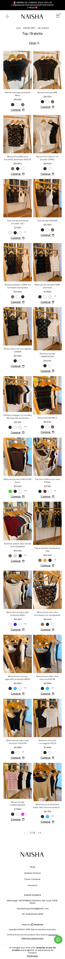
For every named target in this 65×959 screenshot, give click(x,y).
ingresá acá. (53, 934)
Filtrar (32, 43)
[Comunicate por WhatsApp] (58, 939)
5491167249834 (32, 895)
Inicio (18, 28)
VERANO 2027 (29, 28)
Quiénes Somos (32, 873)
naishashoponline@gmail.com (33, 908)
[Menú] (7, 16)
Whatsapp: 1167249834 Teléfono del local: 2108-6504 (32, 901)
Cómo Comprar (32, 879)
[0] (57, 17)
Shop (32, 867)
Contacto (33, 885)
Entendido (32, 956)
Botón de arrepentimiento (32, 938)
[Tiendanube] (32, 924)
